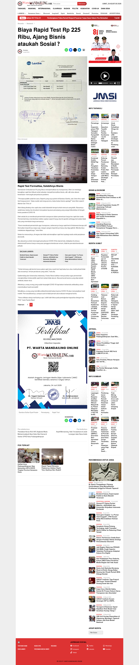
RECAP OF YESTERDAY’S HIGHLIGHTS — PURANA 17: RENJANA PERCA (115, 264)
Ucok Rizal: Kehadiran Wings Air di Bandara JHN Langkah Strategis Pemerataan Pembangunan (115, 135)
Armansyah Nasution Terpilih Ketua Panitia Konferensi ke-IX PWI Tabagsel (105, 132)
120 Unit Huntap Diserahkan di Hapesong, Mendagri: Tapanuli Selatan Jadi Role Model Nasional (108, 619)
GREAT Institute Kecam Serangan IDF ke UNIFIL (105, 600)
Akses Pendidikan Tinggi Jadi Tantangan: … (107, 344)
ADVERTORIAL (100, 501)
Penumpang (45, 412)
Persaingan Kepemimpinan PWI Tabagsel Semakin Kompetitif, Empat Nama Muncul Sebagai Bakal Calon (95, 135)
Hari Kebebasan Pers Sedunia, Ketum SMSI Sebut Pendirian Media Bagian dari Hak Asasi (107, 561)
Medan (93, 254)
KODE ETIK (37, 646)
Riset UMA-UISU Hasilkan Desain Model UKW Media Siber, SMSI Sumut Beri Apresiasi (94, 270)
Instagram (76, 649)
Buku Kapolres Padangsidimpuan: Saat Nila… (107, 336)
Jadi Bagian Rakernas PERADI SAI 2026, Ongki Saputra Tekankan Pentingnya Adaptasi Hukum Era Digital (108, 550)
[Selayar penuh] (118, 83)
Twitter (91, 646)
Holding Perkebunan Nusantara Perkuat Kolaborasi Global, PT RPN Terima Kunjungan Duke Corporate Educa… (95, 306)
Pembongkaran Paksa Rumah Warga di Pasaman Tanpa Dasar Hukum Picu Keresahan (61, 18)
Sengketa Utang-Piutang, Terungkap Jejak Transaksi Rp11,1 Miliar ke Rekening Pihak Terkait (108, 529)
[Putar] (91, 83)
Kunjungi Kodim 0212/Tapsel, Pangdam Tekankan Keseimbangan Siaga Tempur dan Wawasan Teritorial (94, 170)
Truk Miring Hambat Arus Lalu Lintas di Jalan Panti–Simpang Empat (114, 401)
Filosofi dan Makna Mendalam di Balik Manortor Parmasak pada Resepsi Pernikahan (115, 168)
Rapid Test (56, 412)
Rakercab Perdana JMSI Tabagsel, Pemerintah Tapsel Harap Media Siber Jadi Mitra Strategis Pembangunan (115, 306)
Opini (97, 358)
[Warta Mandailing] (35, 3)
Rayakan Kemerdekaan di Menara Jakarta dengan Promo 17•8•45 (105, 262)
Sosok (91, 482)
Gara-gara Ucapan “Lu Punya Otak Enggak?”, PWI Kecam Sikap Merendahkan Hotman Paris (74, 258)
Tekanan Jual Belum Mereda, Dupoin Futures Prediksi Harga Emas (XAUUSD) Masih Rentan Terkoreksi (105, 307)
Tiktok (75, 653)
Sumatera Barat (94, 388)
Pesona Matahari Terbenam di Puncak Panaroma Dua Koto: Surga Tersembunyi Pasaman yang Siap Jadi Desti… (105, 439)
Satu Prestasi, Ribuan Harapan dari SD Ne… (107, 361)
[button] (105, 76)
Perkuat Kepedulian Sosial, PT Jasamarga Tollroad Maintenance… (107, 207)
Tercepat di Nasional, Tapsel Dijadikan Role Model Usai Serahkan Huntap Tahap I (106, 609)
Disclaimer (21, 649)
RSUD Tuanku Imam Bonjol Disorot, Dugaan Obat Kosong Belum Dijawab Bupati (114, 437)
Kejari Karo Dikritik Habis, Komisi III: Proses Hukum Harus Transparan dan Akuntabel (108, 591)
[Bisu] (115, 83)
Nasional (99, 492)
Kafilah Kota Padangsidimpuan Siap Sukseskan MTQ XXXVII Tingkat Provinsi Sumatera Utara (27, 468)
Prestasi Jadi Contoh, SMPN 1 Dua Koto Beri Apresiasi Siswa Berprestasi (94, 436)
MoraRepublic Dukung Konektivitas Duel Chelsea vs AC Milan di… (108, 198)
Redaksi (53, 646)
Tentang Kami (22, 646)
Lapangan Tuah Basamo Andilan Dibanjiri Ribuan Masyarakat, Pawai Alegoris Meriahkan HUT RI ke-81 (94, 404)
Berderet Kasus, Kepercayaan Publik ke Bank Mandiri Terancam (29, 257)
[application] (105, 76)
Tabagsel (94, 119)
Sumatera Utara (104, 250)
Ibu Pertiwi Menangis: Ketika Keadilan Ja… (107, 369)
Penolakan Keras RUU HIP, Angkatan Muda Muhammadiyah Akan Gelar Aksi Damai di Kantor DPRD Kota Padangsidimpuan (32, 433)
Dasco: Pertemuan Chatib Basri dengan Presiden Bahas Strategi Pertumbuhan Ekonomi (108, 540)
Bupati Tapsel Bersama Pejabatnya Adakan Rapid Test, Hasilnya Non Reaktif (51, 468)
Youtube (108, 649)
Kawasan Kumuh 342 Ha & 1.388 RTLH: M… (106, 352)
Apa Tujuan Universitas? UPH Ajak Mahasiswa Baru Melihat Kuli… (107, 235)
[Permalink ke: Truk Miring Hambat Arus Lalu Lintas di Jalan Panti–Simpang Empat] (115, 384)
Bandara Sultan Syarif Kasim (28, 412)
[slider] (103, 83)
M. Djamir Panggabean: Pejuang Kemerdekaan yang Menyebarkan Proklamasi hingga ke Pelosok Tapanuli (103, 486)
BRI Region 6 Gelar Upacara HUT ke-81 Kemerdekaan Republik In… (107, 216)
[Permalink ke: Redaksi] (20, 51)
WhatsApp (108, 646)
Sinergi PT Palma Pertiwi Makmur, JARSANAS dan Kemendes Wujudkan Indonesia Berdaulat (50, 258)
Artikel (98, 333)
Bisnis (98, 194)
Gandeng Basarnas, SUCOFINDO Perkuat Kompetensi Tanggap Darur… (107, 226)
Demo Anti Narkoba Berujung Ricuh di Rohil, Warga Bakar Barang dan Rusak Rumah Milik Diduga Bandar (108, 571)
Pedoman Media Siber (41, 649)
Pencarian (82, 3)
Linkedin (91, 649)
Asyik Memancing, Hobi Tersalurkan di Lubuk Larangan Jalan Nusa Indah (71, 431)
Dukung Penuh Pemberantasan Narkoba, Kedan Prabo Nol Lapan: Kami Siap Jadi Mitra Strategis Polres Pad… (105, 170)
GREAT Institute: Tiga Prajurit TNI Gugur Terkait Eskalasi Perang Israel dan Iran (107, 582)
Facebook (76, 646)
